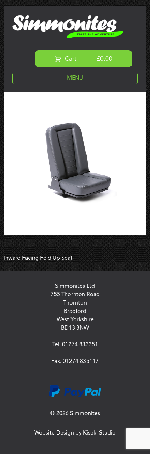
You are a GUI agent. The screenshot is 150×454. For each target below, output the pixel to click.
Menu (75, 78)
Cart (87, 59)
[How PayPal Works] (75, 396)
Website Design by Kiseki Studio (75, 433)
